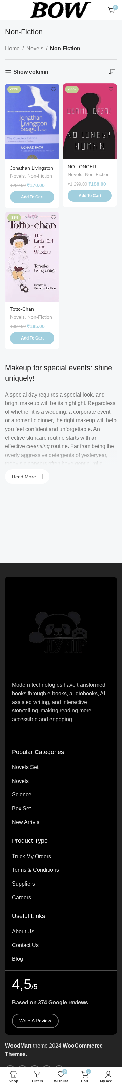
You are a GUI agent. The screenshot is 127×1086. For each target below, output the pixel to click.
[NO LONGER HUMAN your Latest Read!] (90, 121)
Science (21, 794)
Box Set (21, 808)
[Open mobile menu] (8, 10)
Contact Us (25, 945)
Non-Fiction (39, 176)
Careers (21, 897)
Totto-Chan (22, 309)
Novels (34, 48)
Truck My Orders (31, 856)
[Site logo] (61, 9)
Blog (17, 959)
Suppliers (23, 884)
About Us (23, 931)
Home (12, 48)
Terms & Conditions (35, 870)
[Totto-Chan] (32, 257)
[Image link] (61, 628)
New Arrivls (25, 822)
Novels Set (25, 767)
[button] (32, 197)
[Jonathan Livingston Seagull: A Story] (32, 121)
